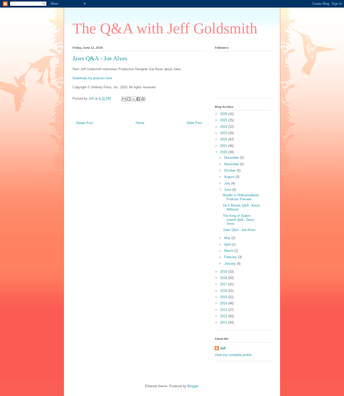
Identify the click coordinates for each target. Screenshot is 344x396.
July (227, 183)
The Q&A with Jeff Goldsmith (165, 28)
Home (140, 123)
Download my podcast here (92, 78)
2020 (224, 152)
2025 (224, 120)
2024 (224, 127)
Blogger (192, 386)
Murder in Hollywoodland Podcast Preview (240, 197)
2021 (224, 146)
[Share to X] (133, 98)
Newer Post (84, 123)
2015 (224, 297)
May (227, 238)
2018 (224, 278)
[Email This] (123, 98)
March (229, 251)
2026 (224, 114)
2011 (224, 322)
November (232, 164)
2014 (224, 303)
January (230, 263)
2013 (224, 310)
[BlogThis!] (128, 98)
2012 (224, 316)
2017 (224, 284)
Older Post (194, 123)
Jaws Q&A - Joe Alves (239, 230)
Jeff (222, 348)
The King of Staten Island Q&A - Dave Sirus (238, 219)
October (230, 170)
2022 (224, 139)
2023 (224, 133)
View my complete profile (233, 355)
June (228, 189)
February (231, 257)
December (232, 158)
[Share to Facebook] (138, 98)
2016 (224, 291)
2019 (224, 271)
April (228, 244)
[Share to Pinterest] (143, 98)
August (229, 177)
